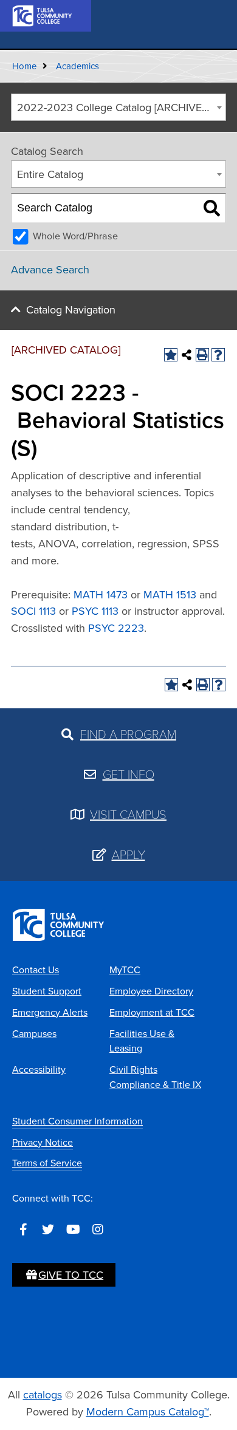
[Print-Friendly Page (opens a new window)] (202, 354)
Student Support (46, 991)
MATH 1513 (169, 595)
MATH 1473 (101, 595)
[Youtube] (73, 1229)
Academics (77, 66)
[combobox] (118, 107)
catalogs (42, 1395)
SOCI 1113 (33, 611)
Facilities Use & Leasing (141, 1041)
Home (24, 66)
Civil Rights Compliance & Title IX (155, 1077)
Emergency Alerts (50, 1012)
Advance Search (50, 270)
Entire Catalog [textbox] (50, 174)
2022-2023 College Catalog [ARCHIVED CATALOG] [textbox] (121, 107)
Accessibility (39, 1069)
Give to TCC (70, 1275)
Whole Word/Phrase (75, 236)
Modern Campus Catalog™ (147, 1412)
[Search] (211, 208)
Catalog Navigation (70, 310)
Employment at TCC (151, 1012)
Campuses (34, 1034)
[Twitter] (48, 1229)
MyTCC (124, 970)
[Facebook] (23, 1229)
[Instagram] (98, 1229)
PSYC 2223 (116, 628)
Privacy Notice (42, 1142)
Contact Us (35, 970)
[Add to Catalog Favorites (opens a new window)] (170, 354)
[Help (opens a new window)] (218, 354)
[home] (42, 14)
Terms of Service (47, 1163)
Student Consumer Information (77, 1121)
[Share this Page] (186, 354)
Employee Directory (151, 991)
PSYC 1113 (95, 611)
